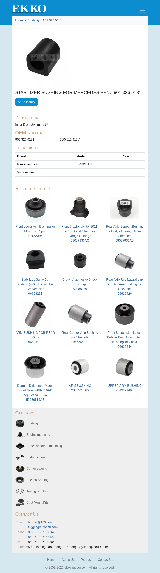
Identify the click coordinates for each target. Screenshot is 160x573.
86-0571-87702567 (41, 532)
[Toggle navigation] (142, 9)
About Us (68, 559)
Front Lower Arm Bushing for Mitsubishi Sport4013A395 (35, 231)
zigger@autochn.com (43, 527)
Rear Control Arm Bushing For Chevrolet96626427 (80, 337)
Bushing (33, 20)
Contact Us (105, 559)
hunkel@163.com (40, 522)
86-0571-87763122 (41, 536)
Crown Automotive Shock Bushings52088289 (79, 284)
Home (19, 20)
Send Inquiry (26, 102)
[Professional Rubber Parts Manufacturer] (29, 8)
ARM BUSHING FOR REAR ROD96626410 (35, 337)
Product (86, 559)
